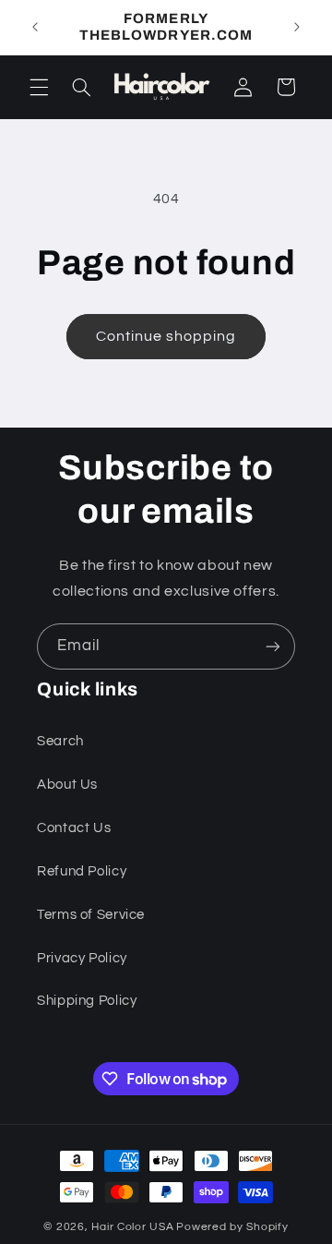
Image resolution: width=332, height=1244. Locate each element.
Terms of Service (91, 915)
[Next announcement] (297, 26)
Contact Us (74, 828)
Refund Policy (81, 871)
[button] (39, 87)
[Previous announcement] (35, 26)
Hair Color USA (132, 1227)
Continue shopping (166, 336)
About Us (67, 784)
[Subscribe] (273, 646)
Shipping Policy (86, 1001)
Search (60, 741)
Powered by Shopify (232, 1227)
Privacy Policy (82, 958)
